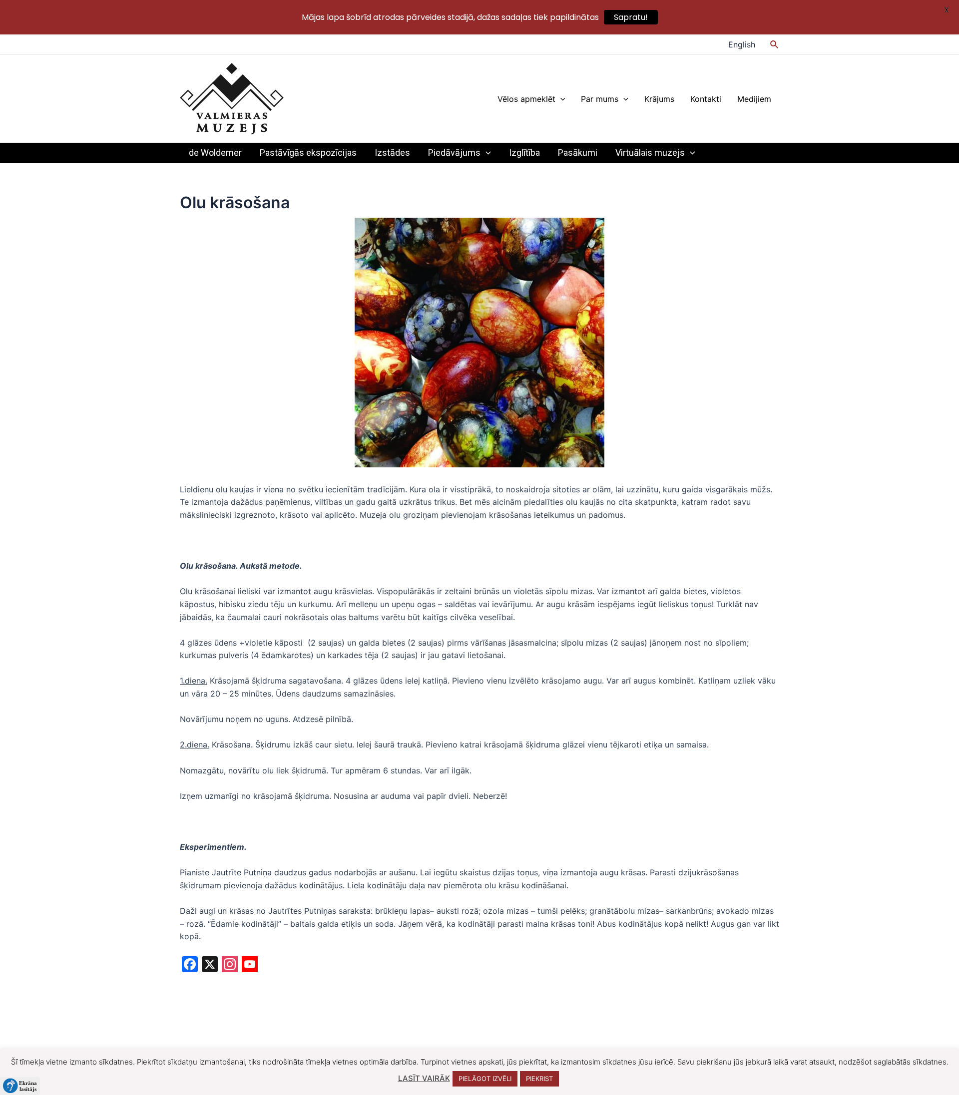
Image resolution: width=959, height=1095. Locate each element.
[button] (20, 1086)
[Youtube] (250, 965)
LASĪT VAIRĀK (424, 1078)
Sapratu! (631, 17)
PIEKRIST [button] (539, 1079)
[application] (560, 99)
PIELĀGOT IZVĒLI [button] (485, 1079)
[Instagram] (230, 965)
